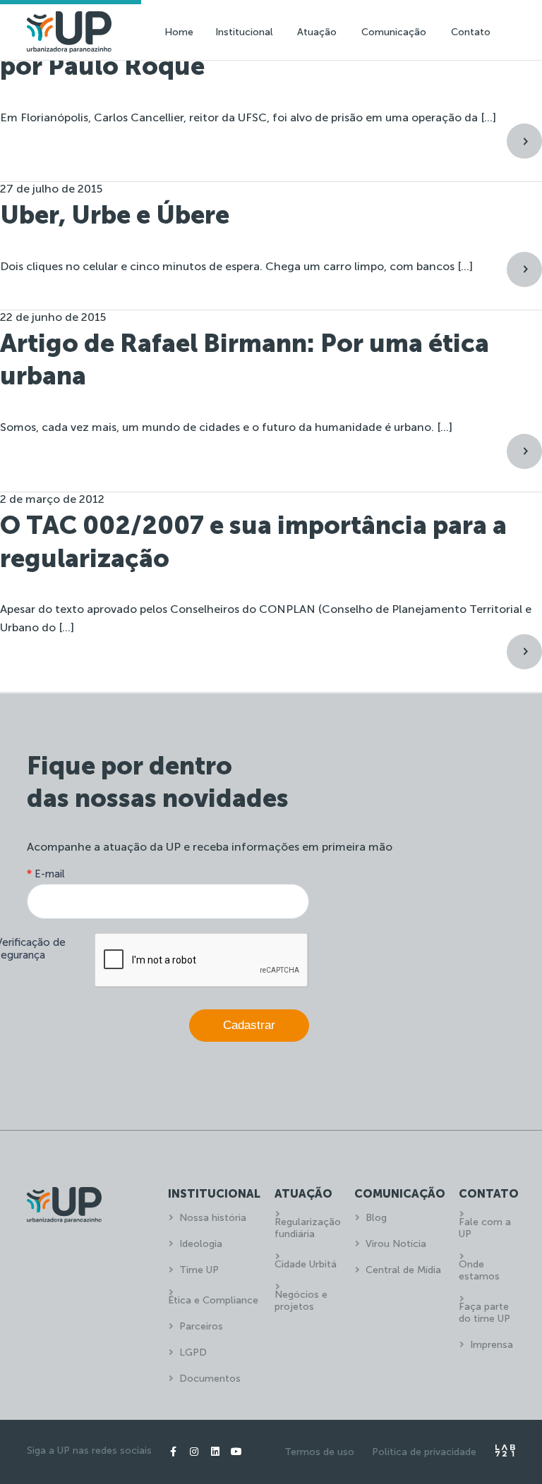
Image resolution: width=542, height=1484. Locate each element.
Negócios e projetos (301, 1301)
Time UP (199, 1270)
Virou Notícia (396, 1244)
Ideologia (200, 1244)
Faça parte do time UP (484, 1313)
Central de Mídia (403, 1270)
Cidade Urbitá (306, 1264)
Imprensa (491, 1345)
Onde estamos (479, 1270)
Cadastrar (249, 1025)
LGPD (193, 1352)
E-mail (46, 874)
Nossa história (212, 1218)
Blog (376, 1218)
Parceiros (201, 1326)
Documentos (210, 1379)
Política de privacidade (424, 1452)
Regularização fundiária (308, 1228)
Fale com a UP (485, 1228)
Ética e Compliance (213, 1300)
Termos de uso (319, 1452)
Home (178, 32)
